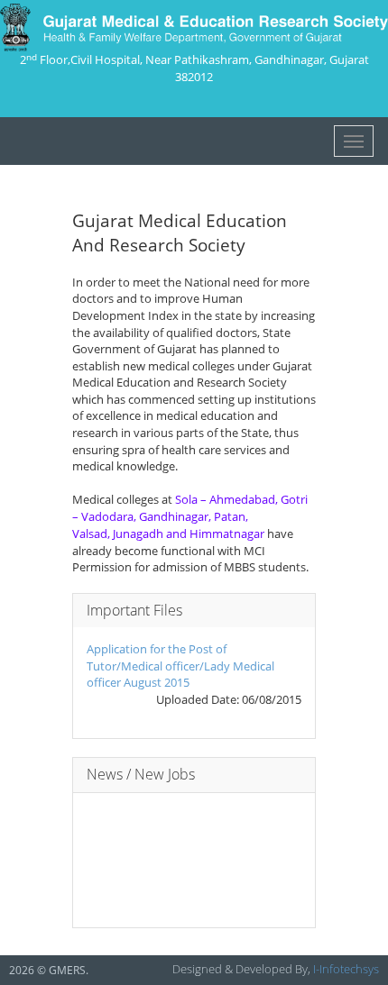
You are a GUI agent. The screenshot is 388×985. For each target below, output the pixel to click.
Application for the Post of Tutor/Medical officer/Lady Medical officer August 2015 (180, 665)
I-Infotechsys (346, 969)
